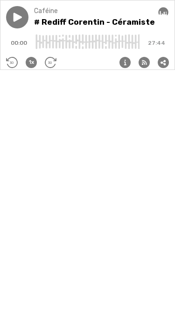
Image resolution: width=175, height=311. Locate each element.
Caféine (46, 11)
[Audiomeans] (163, 11)
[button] (17, 17)
